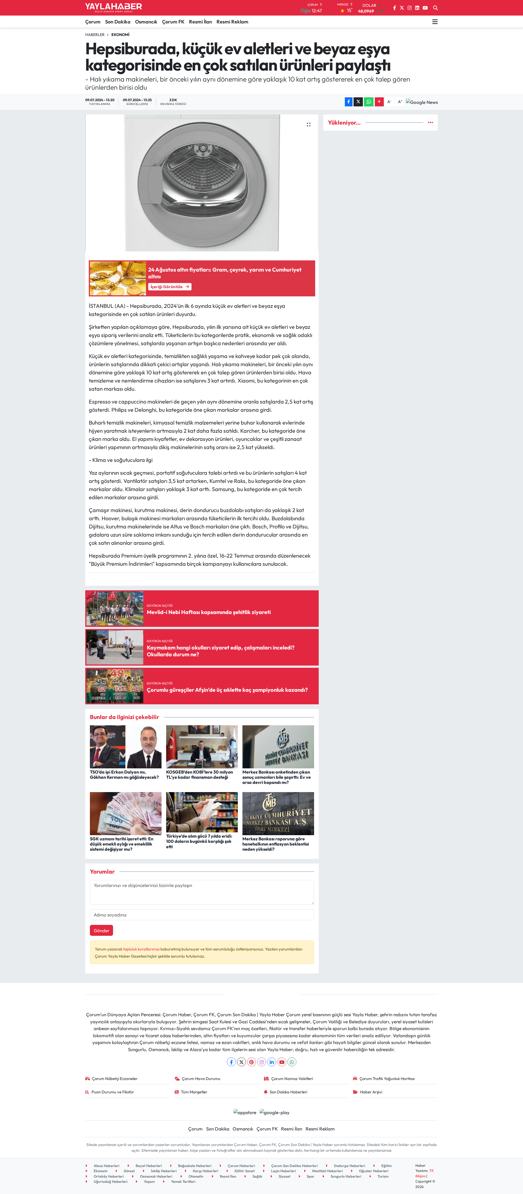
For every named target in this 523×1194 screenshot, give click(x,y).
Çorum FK (173, 22)
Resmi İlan (200, 22)
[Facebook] (231, 1061)
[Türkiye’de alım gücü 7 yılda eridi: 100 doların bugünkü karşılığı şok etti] (202, 811)
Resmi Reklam (232, 22)
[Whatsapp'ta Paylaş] (368, 101)
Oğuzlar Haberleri (373, 1171)
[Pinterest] (251, 1061)
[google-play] (275, 1111)
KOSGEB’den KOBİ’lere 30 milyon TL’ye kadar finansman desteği (199, 774)
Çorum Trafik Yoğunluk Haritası (387, 1078)
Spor (310, 1176)
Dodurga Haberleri (349, 1165)
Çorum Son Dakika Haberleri (294, 1165)
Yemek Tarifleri (182, 1181)
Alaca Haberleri (106, 1165)
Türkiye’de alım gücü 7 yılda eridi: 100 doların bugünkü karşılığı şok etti (199, 841)
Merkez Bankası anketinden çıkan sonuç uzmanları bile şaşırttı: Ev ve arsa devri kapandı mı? (276, 777)
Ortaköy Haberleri (108, 1176)
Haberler (95, 34)
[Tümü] (430, 122)
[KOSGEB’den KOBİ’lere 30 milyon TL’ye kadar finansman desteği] (202, 746)
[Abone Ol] (422, 102)
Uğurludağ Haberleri (110, 1181)
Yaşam (149, 1181)
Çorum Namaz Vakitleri (292, 1078)
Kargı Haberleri (205, 1171)
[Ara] (435, 7)
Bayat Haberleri (148, 1165)
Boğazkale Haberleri (194, 1165)
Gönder (102, 930)
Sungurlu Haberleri (345, 1176)
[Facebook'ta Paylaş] (348, 101)
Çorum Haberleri (241, 1165)
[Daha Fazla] (379, 101)
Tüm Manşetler (194, 1091)
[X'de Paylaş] (358, 101)
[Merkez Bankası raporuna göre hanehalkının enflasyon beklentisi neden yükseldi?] (278, 813)
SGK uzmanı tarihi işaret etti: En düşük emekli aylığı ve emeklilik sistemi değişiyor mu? (121, 844)
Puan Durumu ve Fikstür (113, 1091)
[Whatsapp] (291, 1061)
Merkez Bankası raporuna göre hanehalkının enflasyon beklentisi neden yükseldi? (275, 844)
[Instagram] (261, 1061)
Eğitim (386, 1165)
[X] (241, 1061)
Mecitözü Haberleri (327, 1171)
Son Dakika (117, 22)
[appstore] (244, 1111)
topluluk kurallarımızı (141, 949)
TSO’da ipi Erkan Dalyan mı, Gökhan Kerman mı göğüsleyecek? (124, 774)
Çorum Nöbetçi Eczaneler (115, 1078)
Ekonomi (120, 34)
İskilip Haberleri (163, 1171)
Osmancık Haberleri (155, 1176)
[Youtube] (281, 1061)
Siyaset (284, 1176)
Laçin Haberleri (283, 1171)
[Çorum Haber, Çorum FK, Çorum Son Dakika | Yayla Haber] (113, 8)
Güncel (129, 1171)
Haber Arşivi (371, 1091)
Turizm (382, 1176)
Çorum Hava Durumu (201, 1078)
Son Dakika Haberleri (288, 1091)
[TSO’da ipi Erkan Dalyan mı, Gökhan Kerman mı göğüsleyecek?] (126, 746)
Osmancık (146, 22)
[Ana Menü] (435, 22)
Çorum (93, 22)
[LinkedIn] (271, 1061)
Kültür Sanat (244, 1171)
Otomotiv (195, 1176)
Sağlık (257, 1176)
